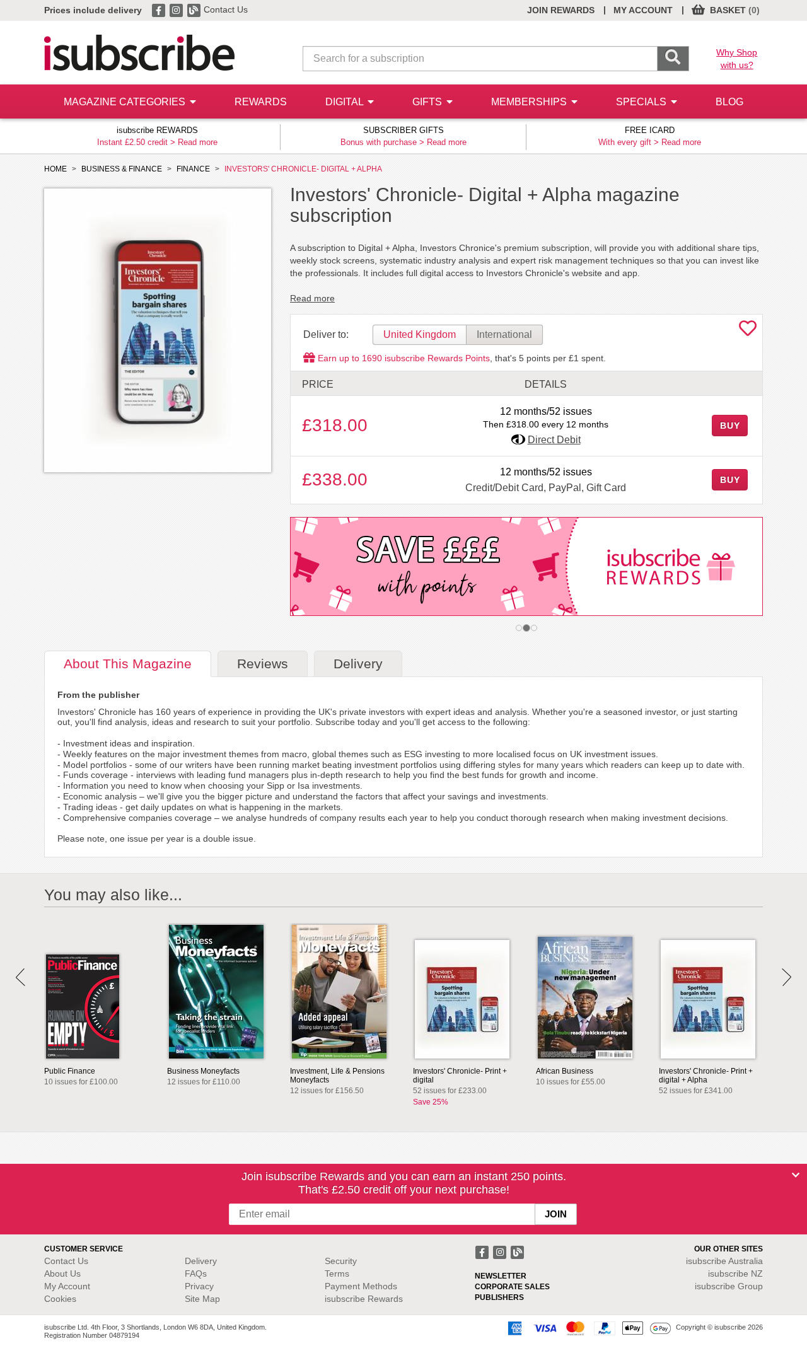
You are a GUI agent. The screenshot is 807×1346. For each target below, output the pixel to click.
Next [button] (786, 977)
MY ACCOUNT (643, 10)
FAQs (196, 1273)
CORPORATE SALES (512, 1286)
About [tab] (128, 663)
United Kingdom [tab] (419, 334)
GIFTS (428, 101)
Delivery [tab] (358, 663)
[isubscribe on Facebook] (159, 9)
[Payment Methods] (587, 1327)
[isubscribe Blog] (195, 9)
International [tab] (504, 334)
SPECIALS (642, 101)
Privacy (199, 1286)
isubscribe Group (729, 1286)
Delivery (201, 1261)
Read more (198, 142)
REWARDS (261, 101)
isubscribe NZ (735, 1273)
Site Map (202, 1299)
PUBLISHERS (499, 1297)
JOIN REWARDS (561, 10)
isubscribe (724, 1261)
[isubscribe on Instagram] (177, 9)
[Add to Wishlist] (748, 332)
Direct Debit (554, 439)
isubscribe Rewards (364, 1299)
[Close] (795, 1175)
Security (341, 1261)
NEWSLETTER (500, 1276)
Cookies (60, 1299)
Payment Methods (361, 1286)
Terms (337, 1273)
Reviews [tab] (262, 663)
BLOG (729, 101)
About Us (62, 1273)
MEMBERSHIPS (530, 101)
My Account (67, 1286)
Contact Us (226, 9)
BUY (730, 426)
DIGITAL (345, 101)
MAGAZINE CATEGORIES (126, 101)
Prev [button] (20, 977)
